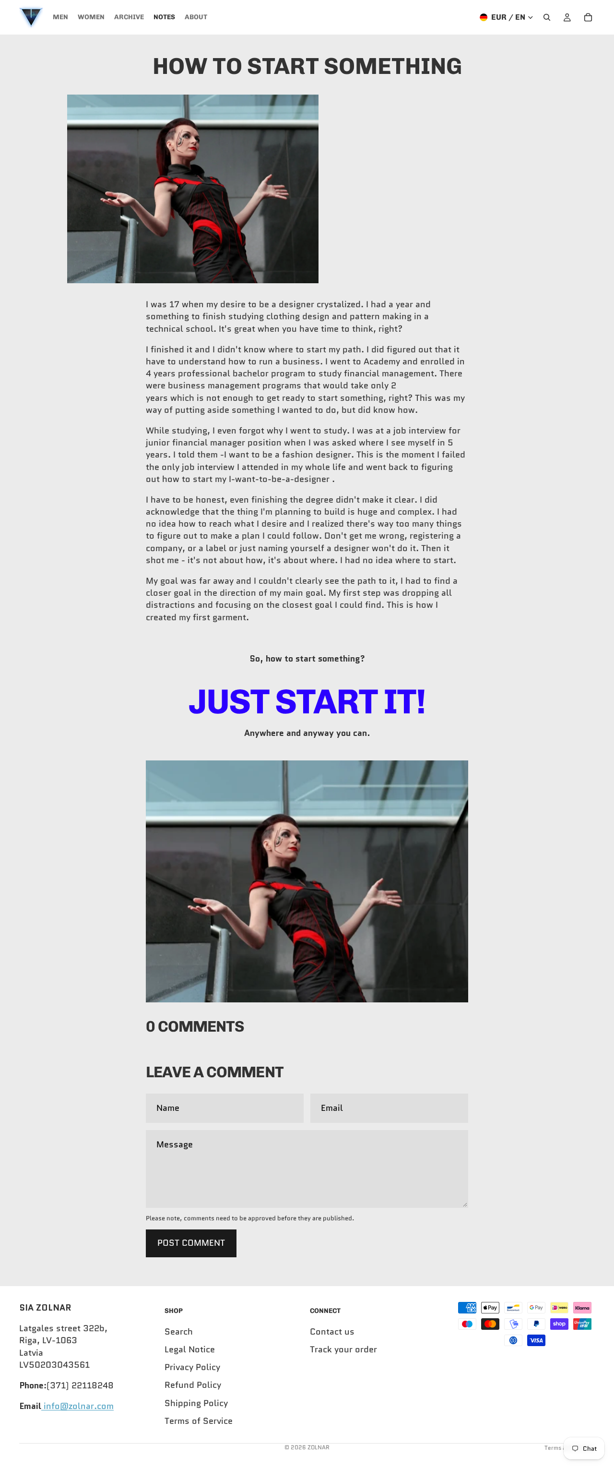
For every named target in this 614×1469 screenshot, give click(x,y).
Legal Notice (190, 1349)
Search (179, 1331)
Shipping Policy (196, 1403)
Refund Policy (193, 1385)
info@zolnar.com (77, 1406)
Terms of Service (199, 1420)
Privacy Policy (192, 1367)
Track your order (343, 1349)
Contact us (332, 1331)
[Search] (546, 17)
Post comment (191, 1243)
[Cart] (588, 17)
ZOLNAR (318, 1447)
